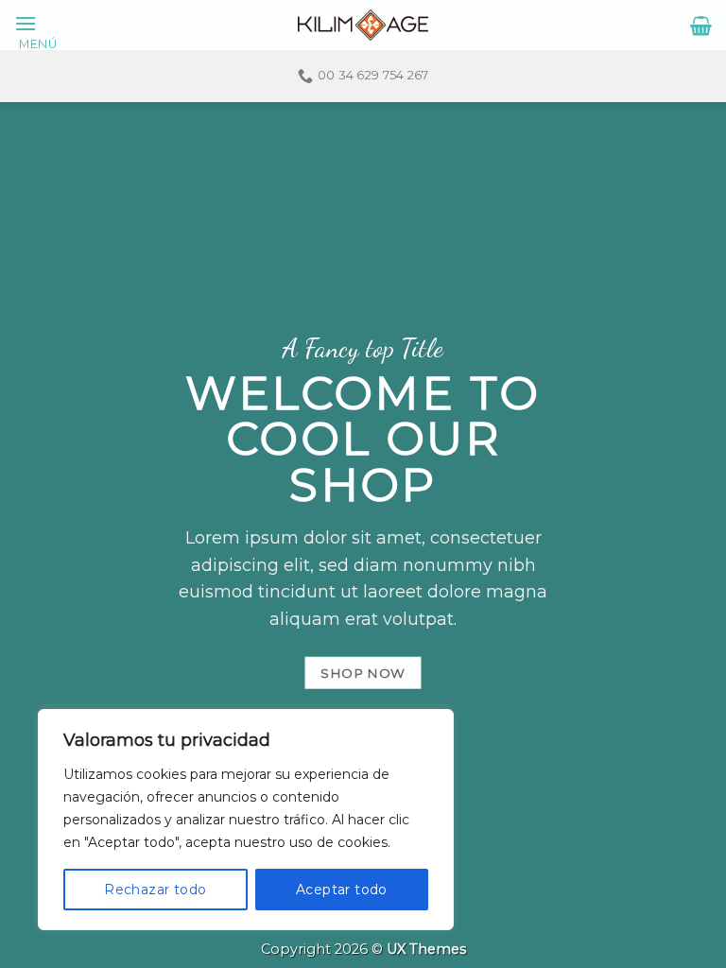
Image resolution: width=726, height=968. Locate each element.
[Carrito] (701, 25)
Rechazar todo (155, 889)
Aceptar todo (342, 889)
